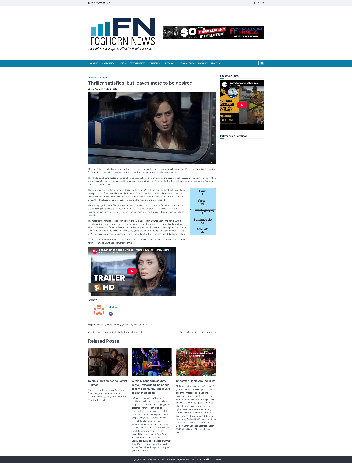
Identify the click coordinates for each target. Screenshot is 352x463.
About (214, 63)
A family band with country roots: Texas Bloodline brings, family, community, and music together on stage (151, 386)
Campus (94, 63)
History (169, 63)
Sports (122, 63)
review (143, 324)
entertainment (113, 324)
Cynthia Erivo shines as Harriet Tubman (107, 383)
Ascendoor (193, 459)
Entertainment (137, 63)
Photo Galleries (185, 63)
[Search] (262, 63)
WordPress (216, 459)
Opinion (154, 63)
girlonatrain (126, 324)
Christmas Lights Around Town (195, 381)
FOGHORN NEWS (156, 459)
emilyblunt (100, 324)
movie (136, 324)
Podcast (202, 63)
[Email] (111, 314)
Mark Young (95, 89)
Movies (105, 78)
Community (108, 63)
